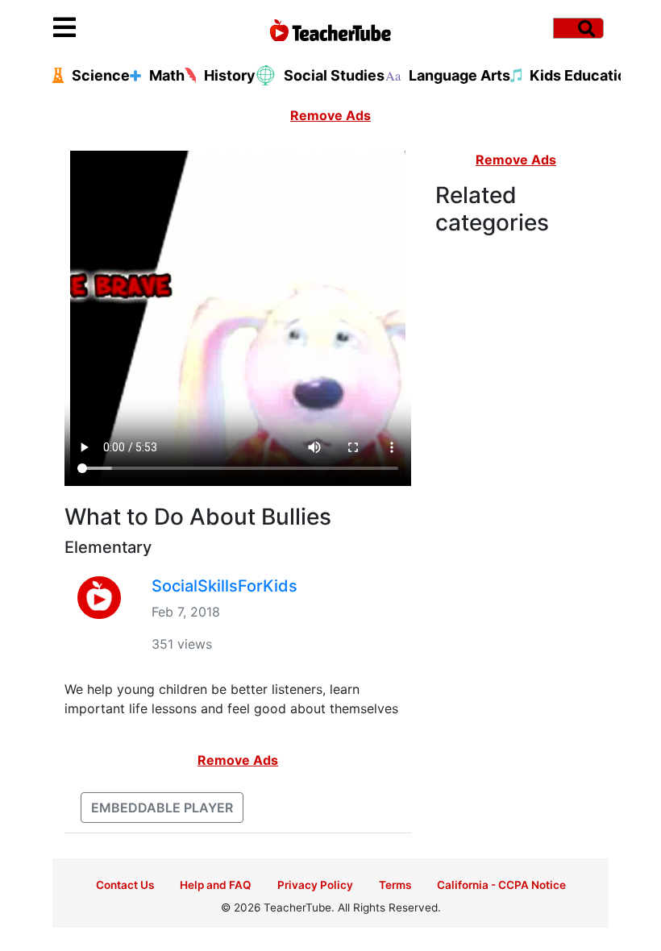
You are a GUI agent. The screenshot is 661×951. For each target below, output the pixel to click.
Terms (395, 884)
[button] (122, 28)
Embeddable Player (162, 807)
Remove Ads (330, 115)
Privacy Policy (315, 884)
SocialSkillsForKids (224, 586)
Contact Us (125, 884)
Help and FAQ (216, 884)
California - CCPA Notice (501, 884)
